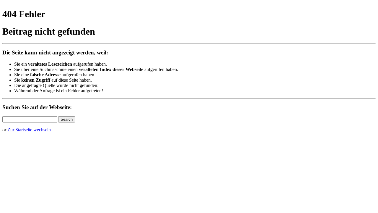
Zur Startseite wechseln (29, 129)
